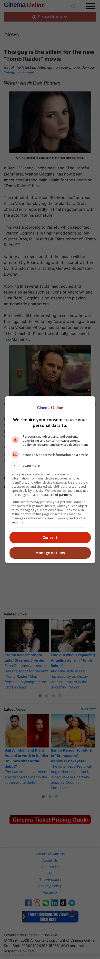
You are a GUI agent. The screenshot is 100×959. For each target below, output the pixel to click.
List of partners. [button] (60, 495)
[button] (50, 465)
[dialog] (50, 479)
